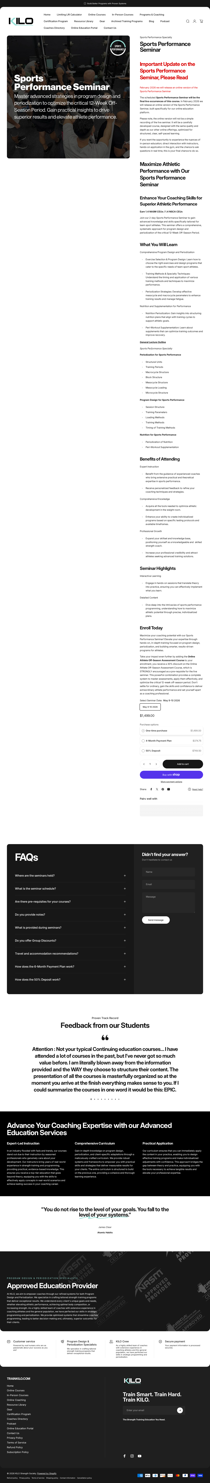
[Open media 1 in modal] (68, 97)
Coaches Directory (17, 1418)
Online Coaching (16, 1400)
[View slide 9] (119, 1099)
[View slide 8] (115, 1099)
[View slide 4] (101, 1099)
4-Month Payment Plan (159, 740)
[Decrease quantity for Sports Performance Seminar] (143, 764)
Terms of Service (16, 1442)
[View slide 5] (105, 1099)
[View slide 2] (94, 1099)
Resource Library (16, 1404)
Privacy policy (24, 1478)
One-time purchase (156, 730)
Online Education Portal (20, 1428)
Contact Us (13, 1433)
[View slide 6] (108, 1099)
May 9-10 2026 (150, 707)
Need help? (197, 789)
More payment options (171, 781)
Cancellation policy (84, 1478)
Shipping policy (52, 1478)
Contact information (67, 1478)
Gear (9, 1409)
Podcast (11, 1423)
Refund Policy (15, 1447)
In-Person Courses (17, 1395)
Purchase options (149, 724)
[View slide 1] (91, 1099)
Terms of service (38, 1478)
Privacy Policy (15, 1437)
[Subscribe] (180, 1410)
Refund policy (12, 1478)
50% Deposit (153, 750)
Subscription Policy (18, 1452)
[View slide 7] (112, 1099)
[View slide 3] (98, 1099)
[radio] (143, 731)
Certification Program (19, 1414)
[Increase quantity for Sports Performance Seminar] (157, 764)
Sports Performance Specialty (156, 37)
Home (10, 1385)
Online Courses (16, 1390)
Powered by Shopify (46, 1473)
